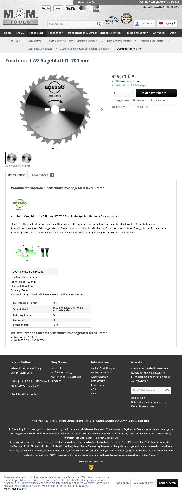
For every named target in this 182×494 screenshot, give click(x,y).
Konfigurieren (167, 483)
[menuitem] (75, 23)
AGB (93, 389)
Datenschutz (98, 381)
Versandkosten (83, 421)
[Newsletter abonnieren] (167, 390)
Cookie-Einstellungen (103, 368)
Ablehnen (123, 483)
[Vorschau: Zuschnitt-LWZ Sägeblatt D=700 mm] (11, 158)
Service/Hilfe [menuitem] (87, 2)
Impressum (97, 385)
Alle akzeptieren (144, 483)
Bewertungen (42, 175)
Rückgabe (56, 381)
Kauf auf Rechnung (61, 372)
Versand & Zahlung (101, 372)
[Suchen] (99, 23)
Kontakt (95, 393)
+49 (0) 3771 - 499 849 (165, 2)
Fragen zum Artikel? (25, 337)
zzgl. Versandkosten (131, 81)
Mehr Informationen (15, 488)
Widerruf (56, 368)
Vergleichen (122, 100)
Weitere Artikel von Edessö (29, 339)
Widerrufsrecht (99, 376)
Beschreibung (16, 175)
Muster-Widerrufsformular (66, 376)
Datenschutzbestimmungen (146, 402)
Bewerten (160, 100)
